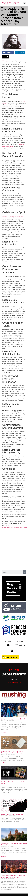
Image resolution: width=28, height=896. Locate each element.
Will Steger (5, 61)
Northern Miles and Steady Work (12, 814)
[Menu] (24, 3)
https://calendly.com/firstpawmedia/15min (14, 527)
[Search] (24, 572)
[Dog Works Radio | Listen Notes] (14, 652)
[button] (8, 52)
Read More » (4, 732)
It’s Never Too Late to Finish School (13, 719)
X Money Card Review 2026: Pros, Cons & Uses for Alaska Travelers (12, 752)
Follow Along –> (14, 683)
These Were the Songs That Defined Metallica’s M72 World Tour (13, 876)
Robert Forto (10, 3)
